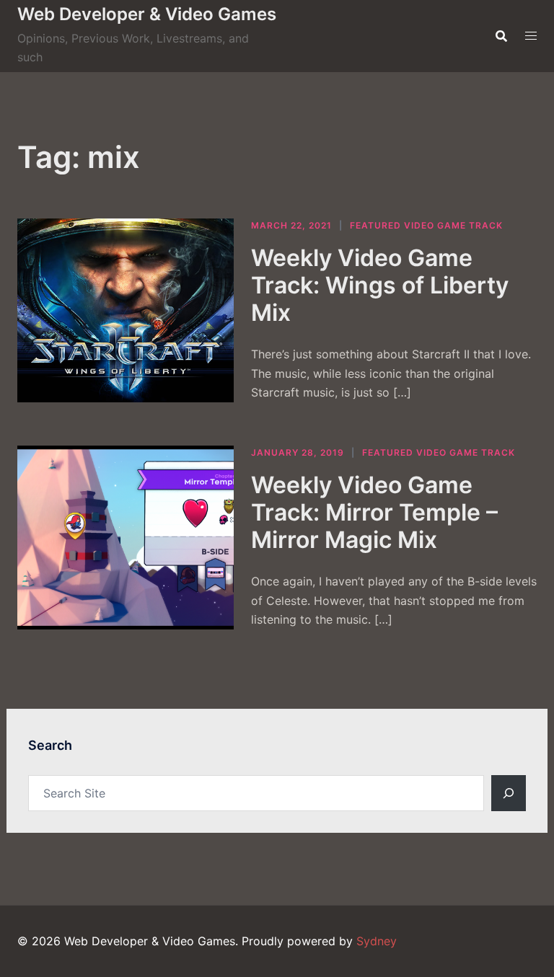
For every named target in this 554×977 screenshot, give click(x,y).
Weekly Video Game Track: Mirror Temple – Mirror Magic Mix (374, 512)
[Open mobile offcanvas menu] (531, 35)
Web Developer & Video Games (146, 14)
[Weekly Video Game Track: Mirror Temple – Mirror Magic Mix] (125, 537)
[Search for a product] (501, 36)
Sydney (376, 941)
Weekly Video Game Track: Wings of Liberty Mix (380, 285)
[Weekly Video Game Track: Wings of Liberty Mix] (125, 310)
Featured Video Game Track (426, 225)
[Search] (508, 793)
